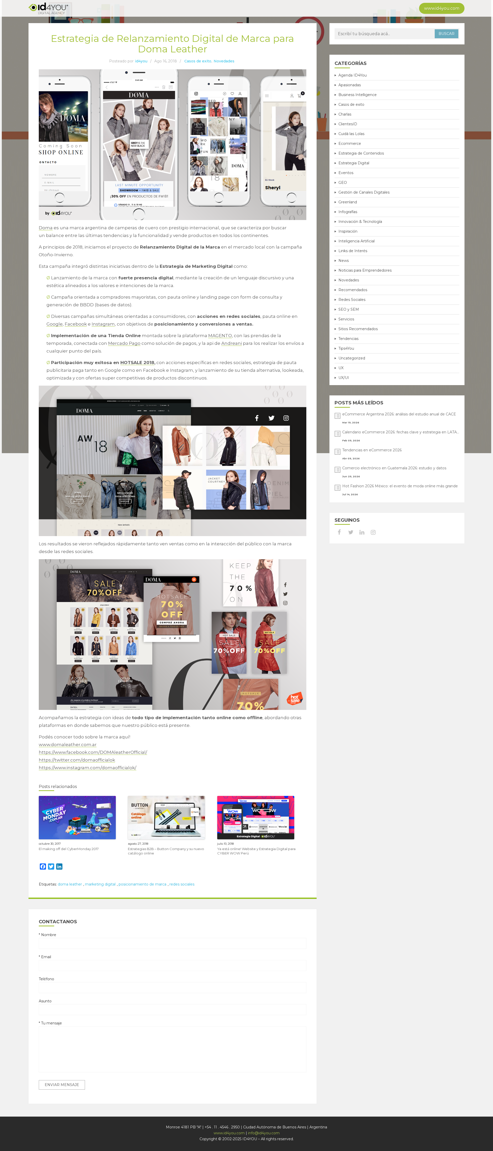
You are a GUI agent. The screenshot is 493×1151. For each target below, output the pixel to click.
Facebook (76, 324)
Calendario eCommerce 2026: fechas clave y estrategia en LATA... (400, 432)
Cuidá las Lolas (351, 133)
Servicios (346, 319)
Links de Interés (352, 251)
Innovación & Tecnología (360, 221)
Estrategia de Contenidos (361, 153)
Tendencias (348, 338)
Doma (46, 227)
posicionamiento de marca (142, 884)
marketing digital (100, 884)
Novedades (224, 61)
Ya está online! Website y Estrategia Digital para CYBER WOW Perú (256, 851)
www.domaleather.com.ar (68, 744)
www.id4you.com (441, 8)
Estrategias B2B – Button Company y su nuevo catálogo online (166, 851)
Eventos (345, 172)
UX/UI (343, 377)
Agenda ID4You (352, 75)
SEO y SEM (348, 309)
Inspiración (347, 231)
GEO (342, 182)
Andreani (231, 343)
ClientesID (347, 124)
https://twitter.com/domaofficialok (77, 760)
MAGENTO (220, 335)
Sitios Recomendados (358, 329)
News (343, 260)
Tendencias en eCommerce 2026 (372, 450)
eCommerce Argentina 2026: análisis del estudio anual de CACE (399, 414)
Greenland (347, 202)
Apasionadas (349, 85)
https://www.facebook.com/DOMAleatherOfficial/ (93, 752)
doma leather (70, 884)
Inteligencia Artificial (356, 241)
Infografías (347, 212)
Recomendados (352, 290)
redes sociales (181, 884)
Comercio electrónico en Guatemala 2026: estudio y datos (394, 468)
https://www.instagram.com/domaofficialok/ (87, 767)
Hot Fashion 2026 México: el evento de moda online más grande (400, 486)
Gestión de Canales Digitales (364, 192)
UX (341, 368)
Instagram (103, 324)
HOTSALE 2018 (137, 362)
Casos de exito (197, 61)
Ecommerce (349, 143)
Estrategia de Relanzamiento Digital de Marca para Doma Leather (172, 44)
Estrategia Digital (353, 163)
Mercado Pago (124, 343)
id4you (141, 61)
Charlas (344, 114)
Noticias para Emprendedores (365, 270)
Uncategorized (351, 358)
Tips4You (346, 348)
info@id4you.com (264, 1133)
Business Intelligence (357, 94)
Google (54, 324)
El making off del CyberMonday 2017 (69, 849)
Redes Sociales (351, 299)
